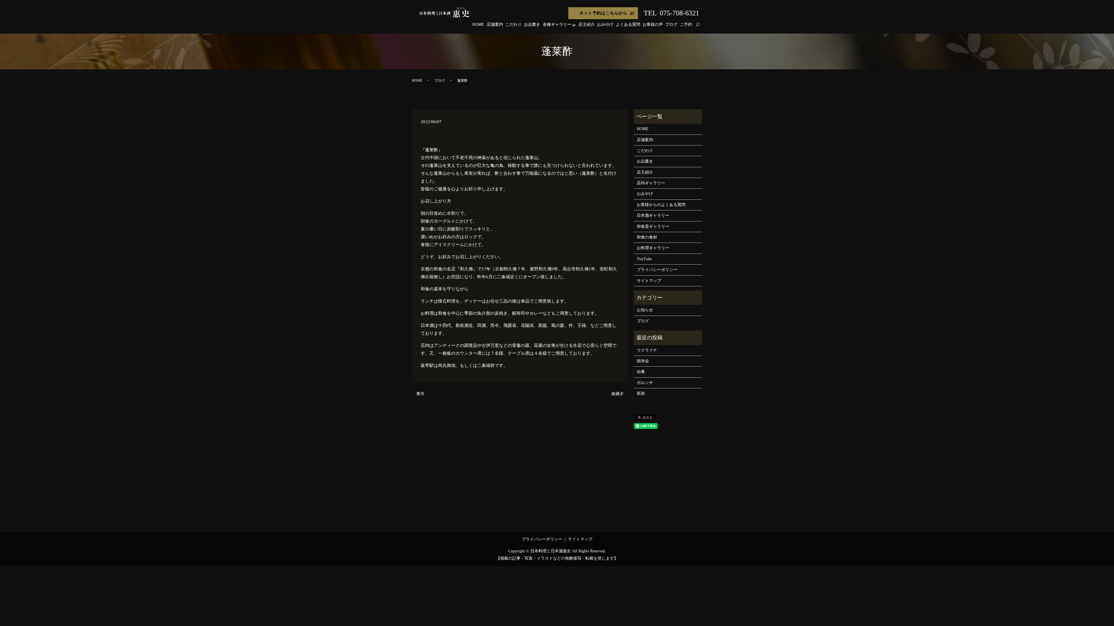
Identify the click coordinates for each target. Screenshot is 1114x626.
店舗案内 (495, 24)
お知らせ (645, 310)
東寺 (420, 394)
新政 (641, 393)
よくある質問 (628, 24)
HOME (478, 24)
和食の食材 (647, 237)
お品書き (532, 24)
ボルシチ (645, 383)
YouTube (644, 259)
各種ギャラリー (557, 24)
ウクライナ (647, 350)
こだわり (513, 24)
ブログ (671, 24)
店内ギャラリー (651, 183)
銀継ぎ (618, 394)
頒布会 (643, 361)
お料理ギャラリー (653, 248)
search (697, 25)
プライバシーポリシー (657, 269)
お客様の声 (653, 24)
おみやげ (605, 24)
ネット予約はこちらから (603, 13)
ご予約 (686, 24)
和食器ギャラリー (653, 226)
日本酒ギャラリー (653, 215)
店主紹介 (586, 24)
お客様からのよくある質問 (661, 205)
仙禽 (641, 372)
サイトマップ (649, 281)
